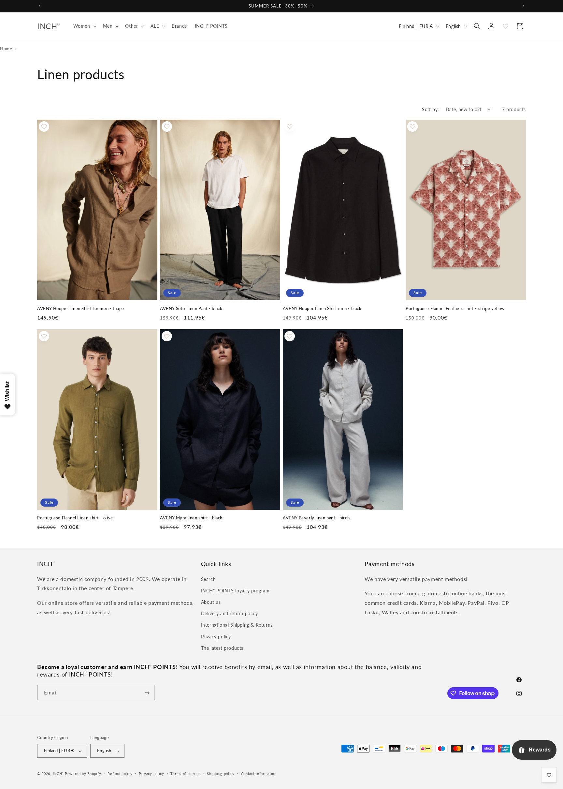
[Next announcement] (523, 6)
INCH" (58, 774)
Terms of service (185, 773)
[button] (84, 26)
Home (6, 48)
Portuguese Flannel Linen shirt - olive (75, 518)
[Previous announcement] (39, 6)
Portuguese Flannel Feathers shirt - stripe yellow (455, 308)
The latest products (222, 647)
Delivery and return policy (229, 613)
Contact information (259, 773)
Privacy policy (216, 636)
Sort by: (430, 109)
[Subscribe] (147, 692)
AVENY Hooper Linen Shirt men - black (322, 308)
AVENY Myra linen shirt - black (191, 518)
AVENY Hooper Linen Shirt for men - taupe (80, 308)
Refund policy (120, 773)
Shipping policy (221, 773)
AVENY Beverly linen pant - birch (316, 518)
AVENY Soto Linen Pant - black (191, 308)
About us (211, 601)
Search (208, 579)
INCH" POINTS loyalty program (235, 590)
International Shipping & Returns (237, 625)
